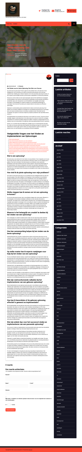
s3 (57, 375)
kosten (58, 336)
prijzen (58, 361)
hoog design (59, 305)
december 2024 (60, 220)
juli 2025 (59, 195)
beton (58, 252)
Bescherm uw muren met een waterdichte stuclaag (63, 123)
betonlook (59, 256)
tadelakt (58, 410)
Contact (15, 23)
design (58, 284)
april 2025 (59, 206)
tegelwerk (59, 414)
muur (58, 343)
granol (58, 301)
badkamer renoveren (61, 238)
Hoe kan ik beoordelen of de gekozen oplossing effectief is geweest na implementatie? (29, 150)
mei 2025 (59, 202)
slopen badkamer (61, 389)
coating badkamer (61, 270)
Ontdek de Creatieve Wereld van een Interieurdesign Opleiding (64, 95)
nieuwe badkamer (61, 347)
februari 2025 (60, 213)
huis (58, 315)
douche (58, 291)
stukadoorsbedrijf (61, 407)
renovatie (59, 368)
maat (58, 340)
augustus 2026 (60, 150)
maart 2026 (59, 167)
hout (58, 312)
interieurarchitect (60, 322)
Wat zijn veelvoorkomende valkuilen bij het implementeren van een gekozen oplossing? (28, 148)
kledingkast (59, 326)
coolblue (59, 277)
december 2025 (60, 178)
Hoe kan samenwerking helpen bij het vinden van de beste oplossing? (24, 145)
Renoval (30, 449)
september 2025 (60, 188)
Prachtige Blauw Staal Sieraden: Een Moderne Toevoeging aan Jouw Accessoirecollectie (65, 110)
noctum (58, 350)
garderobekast (60, 298)
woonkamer (59, 435)
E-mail (32, 383)
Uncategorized (10, 55)
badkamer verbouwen (61, 242)
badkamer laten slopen (62, 235)
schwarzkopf (60, 382)
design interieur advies (62, 287)
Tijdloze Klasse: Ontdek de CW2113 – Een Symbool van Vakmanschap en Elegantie (65, 102)
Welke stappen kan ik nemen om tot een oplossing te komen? (23, 142)
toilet (58, 417)
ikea (58, 319)
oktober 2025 (60, 185)
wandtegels (59, 428)
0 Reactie (21, 86)
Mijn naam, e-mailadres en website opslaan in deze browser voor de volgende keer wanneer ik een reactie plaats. (28, 399)
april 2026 (59, 164)
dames (58, 280)
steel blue (59, 393)
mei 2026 (59, 160)
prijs (58, 357)
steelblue (59, 396)
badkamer (59, 231)
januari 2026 (59, 174)
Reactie (8, 374)
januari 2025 (59, 216)
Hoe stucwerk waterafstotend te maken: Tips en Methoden (64, 117)
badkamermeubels (61, 245)
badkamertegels (60, 249)
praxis (58, 354)
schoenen (59, 378)
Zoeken (57, 76)
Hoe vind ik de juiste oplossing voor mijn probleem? (20, 140)
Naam (7, 383)
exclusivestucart (12, 86)
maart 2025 (59, 209)
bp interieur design (61, 266)
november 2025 (60, 181)
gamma (58, 294)
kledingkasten (60, 333)
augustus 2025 (60, 192)
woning (58, 431)
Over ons (9, 23)
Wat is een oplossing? (14, 139)
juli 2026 (59, 153)
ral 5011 (58, 364)
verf (58, 424)
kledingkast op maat (61, 329)
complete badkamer (61, 273)
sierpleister (59, 386)
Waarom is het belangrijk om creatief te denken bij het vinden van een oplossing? (27, 143)
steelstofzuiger (60, 400)
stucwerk (59, 403)
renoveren (59, 371)
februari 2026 (60, 171)
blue (58, 263)
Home (9, 53)
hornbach (59, 308)
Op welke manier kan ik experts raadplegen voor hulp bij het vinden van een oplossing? (28, 147)
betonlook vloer (60, 259)
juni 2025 (59, 199)
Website (7, 390)
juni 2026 (59, 157)
